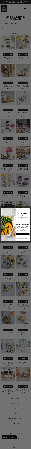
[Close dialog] (29, 209)
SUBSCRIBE (23, 234)
